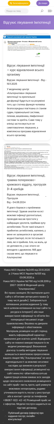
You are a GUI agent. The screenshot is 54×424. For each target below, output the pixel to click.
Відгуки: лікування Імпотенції (23, 80)
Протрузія (12, 198)
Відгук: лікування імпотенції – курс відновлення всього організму (26, 70)
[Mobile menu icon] (50, 11)
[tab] (27, 416)
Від (43, 80)
